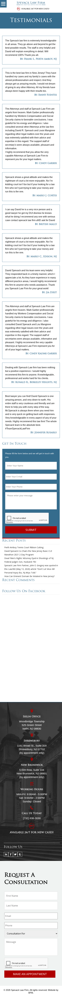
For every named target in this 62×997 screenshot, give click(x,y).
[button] (3, 3)
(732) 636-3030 (32, 818)
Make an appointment (30, 974)
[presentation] (27, 518)
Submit (31, 530)
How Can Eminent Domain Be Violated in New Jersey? (29, 576)
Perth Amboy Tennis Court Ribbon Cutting (23, 547)
